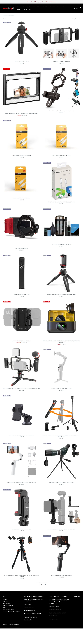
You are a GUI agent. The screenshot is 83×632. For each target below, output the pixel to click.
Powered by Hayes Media (14, 624)
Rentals (23, 6)
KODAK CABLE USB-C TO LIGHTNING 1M (61, 155)
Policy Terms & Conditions (8, 609)
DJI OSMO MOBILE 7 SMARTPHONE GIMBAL (61, 388)
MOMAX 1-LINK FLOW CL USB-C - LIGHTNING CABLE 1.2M (61, 202)
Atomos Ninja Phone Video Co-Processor (21, 340)
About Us (5, 599)
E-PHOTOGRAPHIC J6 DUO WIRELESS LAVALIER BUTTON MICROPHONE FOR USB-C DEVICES (61, 341)
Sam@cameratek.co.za (56, 609)
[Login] (77, 8)
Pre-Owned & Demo (37, 6)
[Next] (45, 584)
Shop (18, 6)
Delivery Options (6, 603)
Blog (30, 9)
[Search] (74, 8)
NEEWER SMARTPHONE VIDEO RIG (61, 61)
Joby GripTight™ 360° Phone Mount (21, 294)
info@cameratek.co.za (30, 610)
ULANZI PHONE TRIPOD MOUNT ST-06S (21, 529)
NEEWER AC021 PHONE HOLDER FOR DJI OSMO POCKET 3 (61, 529)
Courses (59, 6)
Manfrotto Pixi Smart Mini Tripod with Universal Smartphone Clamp (61, 294)
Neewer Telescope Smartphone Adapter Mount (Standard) (61, 110)
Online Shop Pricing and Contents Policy (11, 611)
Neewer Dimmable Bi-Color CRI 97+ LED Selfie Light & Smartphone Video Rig (21, 113)
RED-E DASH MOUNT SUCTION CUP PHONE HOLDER (21, 434)
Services (65, 6)
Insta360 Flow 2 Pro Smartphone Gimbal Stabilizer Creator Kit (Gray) (21, 482)
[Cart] (79, 8)
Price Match (52, 6)
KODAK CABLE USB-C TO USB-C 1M (21, 197)
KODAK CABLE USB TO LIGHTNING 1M (22, 155)
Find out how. (53, 1)
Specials (29, 6)
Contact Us (24, 9)
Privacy (4, 607)
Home (4, 15)
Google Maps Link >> (28, 619)
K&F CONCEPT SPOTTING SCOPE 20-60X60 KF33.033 (61, 482)
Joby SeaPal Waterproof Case (21, 248)
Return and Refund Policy (8, 605)
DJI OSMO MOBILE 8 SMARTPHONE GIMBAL (61, 575)
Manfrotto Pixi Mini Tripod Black (21, 61)
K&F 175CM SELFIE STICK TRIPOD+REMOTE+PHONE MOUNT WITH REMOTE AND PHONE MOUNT (61, 435)
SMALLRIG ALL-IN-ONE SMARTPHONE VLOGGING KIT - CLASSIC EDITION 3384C (21, 388)
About (18, 9)
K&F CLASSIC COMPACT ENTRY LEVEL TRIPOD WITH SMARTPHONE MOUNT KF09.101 (22, 576)
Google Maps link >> (53, 619)
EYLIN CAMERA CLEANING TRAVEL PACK (61, 244)
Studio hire (45, 6)
